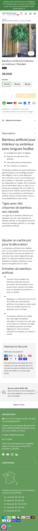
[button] (30, 13)
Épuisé (25, 96)
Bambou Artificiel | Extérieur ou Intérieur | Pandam (16, 20)
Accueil (4, 19)
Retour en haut (19, 405)
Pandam (9, 526)
